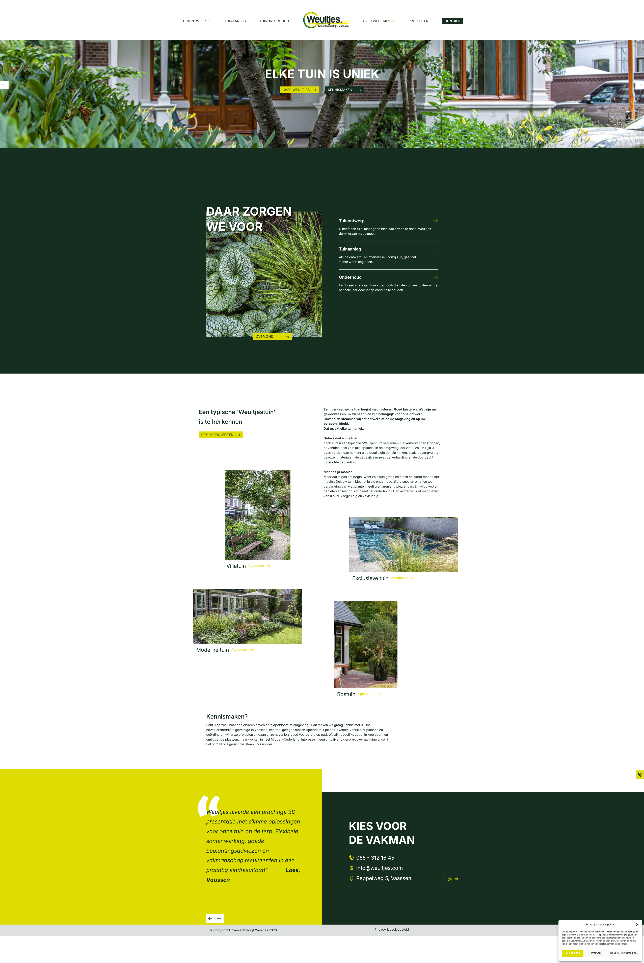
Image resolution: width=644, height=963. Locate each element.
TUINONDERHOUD (274, 21)
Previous (210, 918)
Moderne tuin (212, 650)
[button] (637, 924)
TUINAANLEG (235, 21)
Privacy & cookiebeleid (391, 929)
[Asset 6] (449, 879)
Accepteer (572, 953)
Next (219, 918)
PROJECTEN (418, 21)
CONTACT (452, 21)
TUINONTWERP (193, 21)
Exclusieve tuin (370, 578)
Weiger (596, 953)
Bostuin (346, 694)
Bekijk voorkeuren (623, 953)
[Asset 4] (443, 879)
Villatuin (236, 566)
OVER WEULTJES (376, 21)
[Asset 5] (456, 879)
